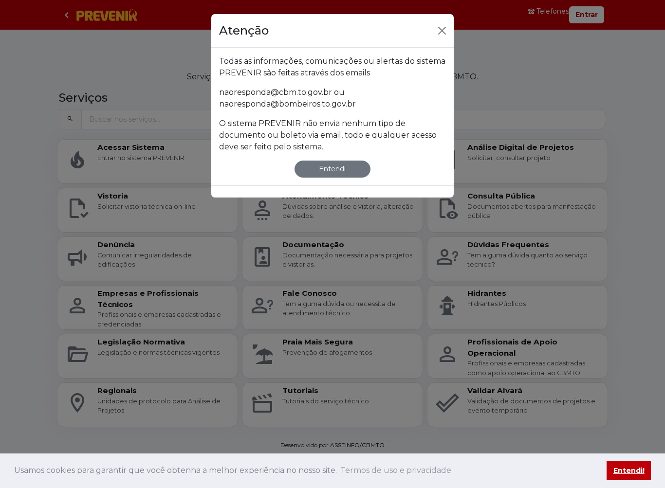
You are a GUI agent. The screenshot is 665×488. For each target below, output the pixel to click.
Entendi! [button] (629, 470)
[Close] (442, 30)
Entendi (332, 168)
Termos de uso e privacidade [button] (395, 470)
